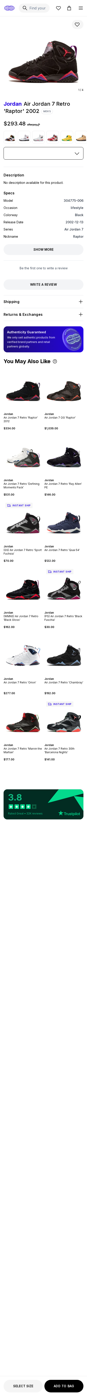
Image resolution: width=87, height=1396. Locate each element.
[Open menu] (80, 8)
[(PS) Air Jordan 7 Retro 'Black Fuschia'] (63, 586)
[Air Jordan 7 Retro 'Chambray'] (63, 653)
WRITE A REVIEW (43, 284)
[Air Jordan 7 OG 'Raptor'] (63, 388)
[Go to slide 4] (64, 476)
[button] (55, 361)
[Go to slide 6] (68, 476)
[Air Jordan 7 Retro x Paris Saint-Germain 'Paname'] (24, 137)
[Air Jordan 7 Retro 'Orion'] (23, 653)
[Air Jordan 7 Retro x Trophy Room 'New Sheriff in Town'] (52, 137)
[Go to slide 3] (63, 476)
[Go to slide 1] (59, 476)
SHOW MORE (43, 249)
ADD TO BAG (64, 1386)
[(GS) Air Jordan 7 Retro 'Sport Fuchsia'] (23, 520)
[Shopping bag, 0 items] (69, 8)
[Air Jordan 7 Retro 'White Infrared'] (38, 137)
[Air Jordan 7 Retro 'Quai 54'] (63, 520)
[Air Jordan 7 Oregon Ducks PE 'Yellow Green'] (67, 137)
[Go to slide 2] (61, 476)
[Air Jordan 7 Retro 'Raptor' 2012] (23, 388)
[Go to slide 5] (66, 476)
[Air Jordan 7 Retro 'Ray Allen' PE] (63, 454)
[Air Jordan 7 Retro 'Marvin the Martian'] (23, 719)
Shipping (11, 301)
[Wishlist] (58, 8)
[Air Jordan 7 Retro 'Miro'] (10, 137)
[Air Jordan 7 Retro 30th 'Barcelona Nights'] (63, 719)
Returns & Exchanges (23, 314)
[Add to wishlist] (77, 24)
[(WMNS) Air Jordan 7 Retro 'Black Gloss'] (23, 586)
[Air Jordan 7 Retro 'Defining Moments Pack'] (23, 454)
